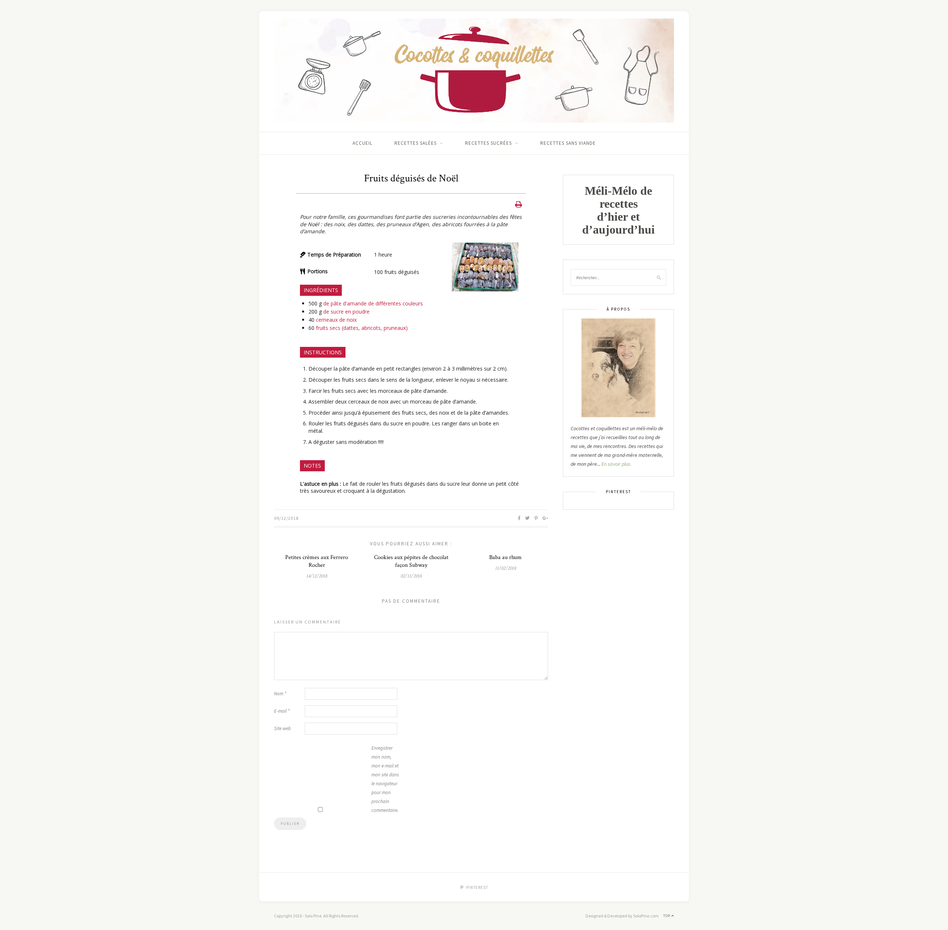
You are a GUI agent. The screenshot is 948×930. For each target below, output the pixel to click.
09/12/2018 (286, 518)
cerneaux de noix (336, 319)
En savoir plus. (616, 464)
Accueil (363, 143)
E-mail (282, 711)
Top (667, 915)
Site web (282, 728)
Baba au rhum (505, 557)
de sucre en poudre (346, 311)
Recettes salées (415, 143)
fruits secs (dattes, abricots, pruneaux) (362, 327)
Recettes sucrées (488, 143)
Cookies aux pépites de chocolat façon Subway (411, 561)
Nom (280, 693)
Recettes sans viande (568, 143)
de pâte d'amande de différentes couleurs (373, 303)
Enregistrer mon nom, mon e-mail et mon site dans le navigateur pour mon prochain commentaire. (385, 779)
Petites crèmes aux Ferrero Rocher (316, 561)
